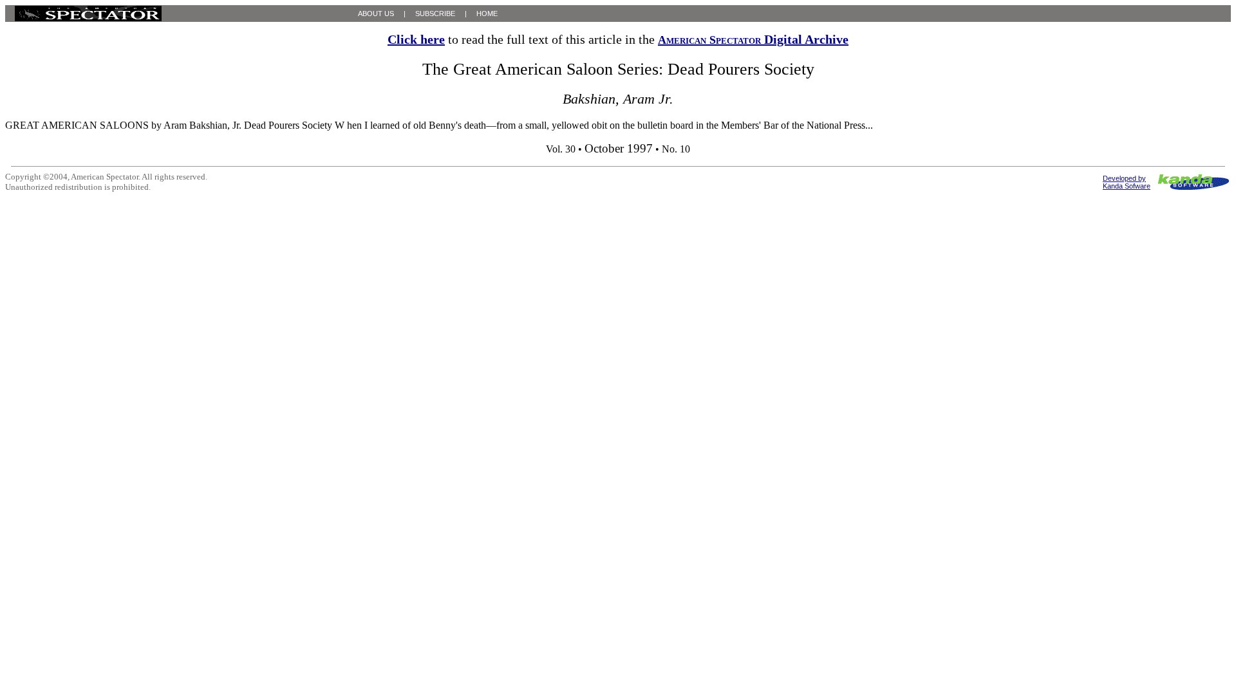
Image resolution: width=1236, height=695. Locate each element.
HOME (487, 13)
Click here (416, 39)
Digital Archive (753, 39)
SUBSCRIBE (435, 13)
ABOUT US (376, 13)
